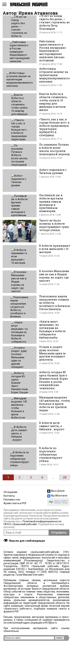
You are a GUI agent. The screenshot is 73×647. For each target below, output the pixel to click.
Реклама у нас (12, 499)
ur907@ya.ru (50, 622)
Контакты (9, 495)
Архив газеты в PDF (15, 503)
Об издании (10, 492)
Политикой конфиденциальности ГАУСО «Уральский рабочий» (32, 523)
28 (64, 477)
